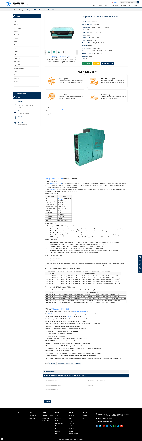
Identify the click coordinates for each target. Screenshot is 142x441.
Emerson (16, 38)
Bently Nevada (18, 35)
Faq (129, 5)
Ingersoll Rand (18, 65)
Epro (15, 41)
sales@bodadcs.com (23, 113)
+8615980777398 (22, 119)
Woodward (17, 81)
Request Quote (108, 63)
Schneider (17, 75)
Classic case (32, 415)
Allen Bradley (17, 28)
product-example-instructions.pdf (61, 56)
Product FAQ (45, 421)
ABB (15, 21)
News (106, 5)
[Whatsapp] (140, 257)
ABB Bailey (17, 25)
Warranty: (85, 45)
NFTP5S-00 (58, 178)
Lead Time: (85, 48)
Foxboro (16, 45)
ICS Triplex (17, 61)
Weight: (84, 35)
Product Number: (87, 24)
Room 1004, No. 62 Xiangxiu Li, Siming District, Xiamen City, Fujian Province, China (28, 105)
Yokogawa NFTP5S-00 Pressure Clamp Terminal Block (41, 10)
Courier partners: (87, 51)
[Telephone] (140, 264)
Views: (84, 59)
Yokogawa (22, 10)
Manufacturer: (86, 22)
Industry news (45, 418)
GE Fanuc (16, 51)
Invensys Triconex (19, 68)
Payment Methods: (87, 43)
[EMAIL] (140, 260)
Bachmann (17, 31)
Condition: (85, 40)
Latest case (32, 418)
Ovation (16, 71)
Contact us (136, 5)
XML (78, 439)
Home (93, 5)
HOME (18, 412)
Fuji (15, 48)
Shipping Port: (86, 38)
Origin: (84, 30)
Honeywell (17, 58)
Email (97, 63)
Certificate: (85, 56)
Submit (48, 402)
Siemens (16, 78)
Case (99, 5)
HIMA (15, 55)
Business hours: (86, 53)
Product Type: (86, 27)
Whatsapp (88, 63)
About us (123, 5)
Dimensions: (85, 32)
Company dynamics (47, 415)
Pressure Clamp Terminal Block (65, 363)
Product (114, 5)
